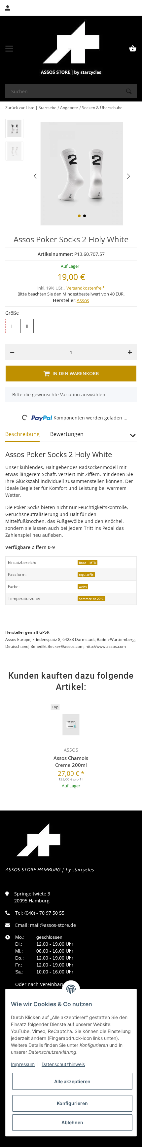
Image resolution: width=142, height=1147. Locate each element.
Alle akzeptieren (72, 1081)
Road (83, 563)
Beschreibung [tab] (22, 434)
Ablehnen (72, 1122)
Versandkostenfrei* (85, 288)
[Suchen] (129, 91)
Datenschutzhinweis (63, 1064)
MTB (92, 563)
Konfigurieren (72, 1103)
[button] (79, 216)
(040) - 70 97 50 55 (44, 913)
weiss (83, 587)
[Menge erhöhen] (130, 352)
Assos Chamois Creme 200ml (70, 761)
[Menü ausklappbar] (9, 49)
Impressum (23, 1064)
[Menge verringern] (12, 352)
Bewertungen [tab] (67, 434)
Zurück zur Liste (19, 107)
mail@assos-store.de (53, 925)
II (28, 326)
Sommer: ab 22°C (91, 599)
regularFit (86, 575)
